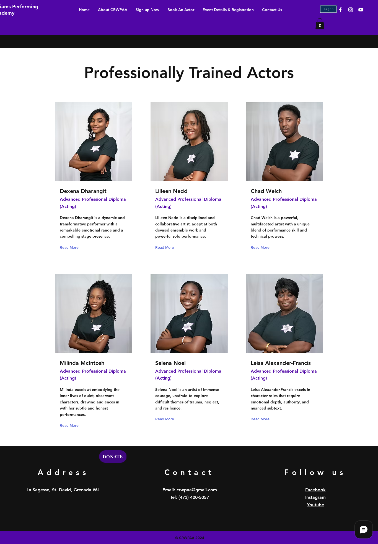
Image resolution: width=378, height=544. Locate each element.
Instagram (315, 497)
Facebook (315, 489)
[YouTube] (361, 10)
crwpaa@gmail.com (197, 489)
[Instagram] (351, 10)
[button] (320, 23)
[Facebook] (340, 10)
